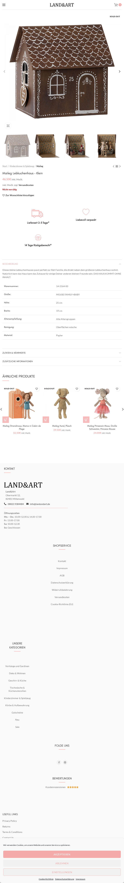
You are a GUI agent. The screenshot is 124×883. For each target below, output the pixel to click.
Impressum (80, 879)
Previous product (113, 166)
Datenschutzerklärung (64, 879)
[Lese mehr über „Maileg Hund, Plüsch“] (46, 419)
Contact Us (8, 837)
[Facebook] (59, 762)
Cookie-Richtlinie (46, 879)
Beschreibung (10, 264)
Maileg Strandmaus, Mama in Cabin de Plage (22, 427)
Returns (6, 826)
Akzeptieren (62, 854)
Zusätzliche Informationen (17, 361)
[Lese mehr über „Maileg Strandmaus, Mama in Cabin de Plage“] (5, 419)
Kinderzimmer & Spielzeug (22, 166)
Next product (120, 166)
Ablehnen (61, 863)
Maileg (39, 166)
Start (4, 166)
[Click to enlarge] (8, 126)
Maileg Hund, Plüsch (62, 426)
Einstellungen (62, 872)
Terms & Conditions (12, 832)
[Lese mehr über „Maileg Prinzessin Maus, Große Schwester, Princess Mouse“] (86, 419)
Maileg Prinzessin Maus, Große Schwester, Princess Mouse (102, 427)
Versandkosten (26, 185)
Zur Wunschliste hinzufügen (19, 195)
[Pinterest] (65, 762)
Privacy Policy (9, 820)
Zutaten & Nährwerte (14, 352)
